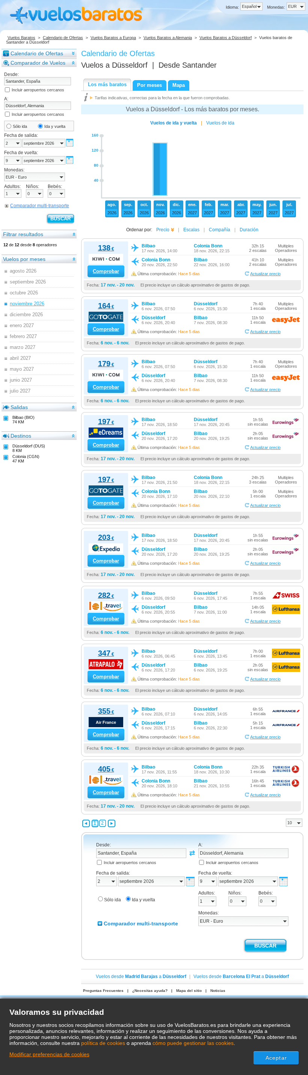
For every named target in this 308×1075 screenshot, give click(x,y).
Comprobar (106, 271)
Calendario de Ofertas (63, 37)
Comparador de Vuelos (38, 63)
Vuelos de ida (220, 123)
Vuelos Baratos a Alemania (167, 37)
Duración (249, 229)
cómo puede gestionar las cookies (193, 1043)
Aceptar (276, 1058)
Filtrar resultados (23, 234)
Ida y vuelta (54, 126)
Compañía (219, 229)
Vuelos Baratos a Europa (113, 37)
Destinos (21, 436)
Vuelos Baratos (21, 37)
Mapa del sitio (189, 991)
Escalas (191, 229)
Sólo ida (20, 126)
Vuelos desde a (141, 976)
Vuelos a (114, 65)
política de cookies (103, 1043)
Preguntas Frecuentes (103, 991)
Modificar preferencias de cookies (49, 1054)
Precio (162, 229)
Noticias (217, 991)
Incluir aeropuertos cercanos (38, 90)
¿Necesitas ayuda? (150, 991)
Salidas (19, 407)
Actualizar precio (265, 273)
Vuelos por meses (24, 259)
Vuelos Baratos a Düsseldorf (225, 37)
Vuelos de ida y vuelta (173, 123)
